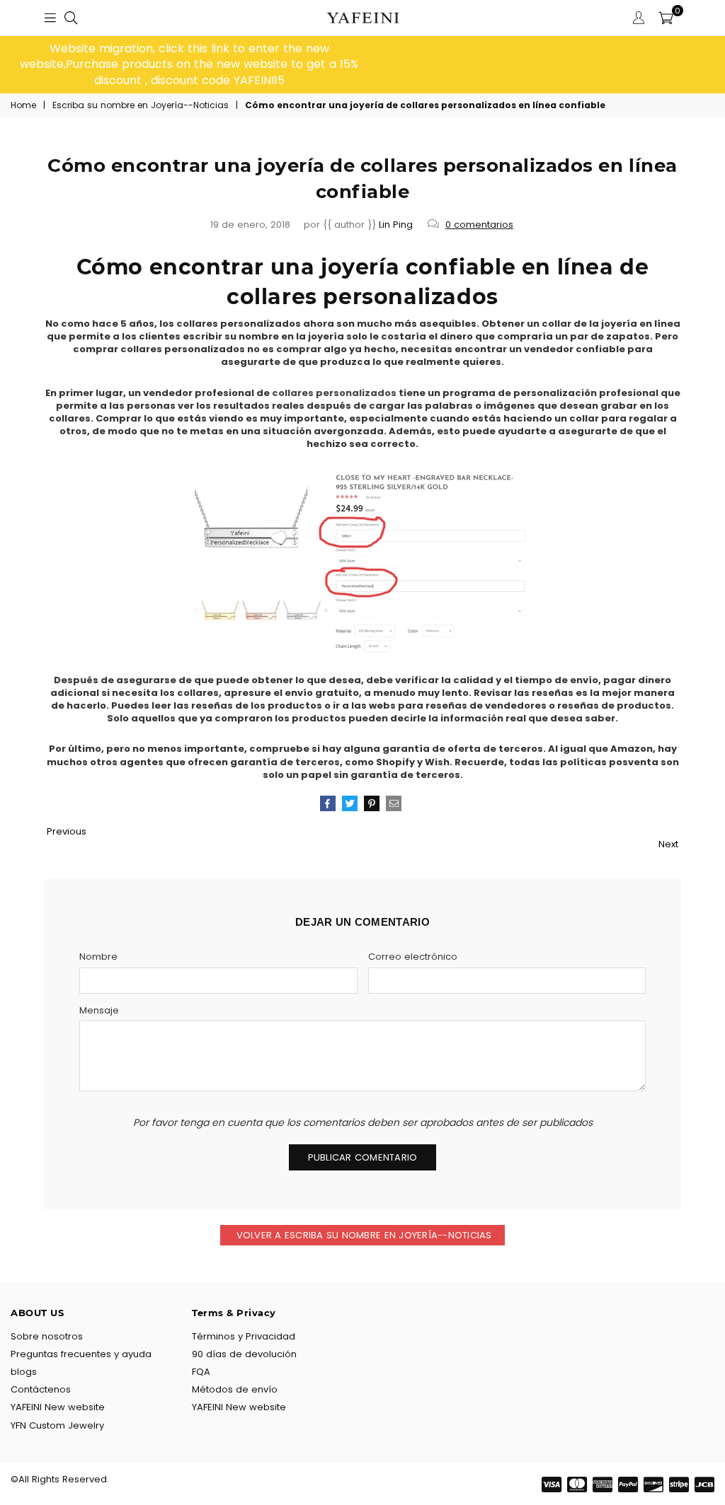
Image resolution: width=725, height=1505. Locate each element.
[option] (189, 64)
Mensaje (99, 1010)
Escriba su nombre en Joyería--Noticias (140, 105)
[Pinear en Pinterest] (371, 803)
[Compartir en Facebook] (328, 803)
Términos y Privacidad (243, 1336)
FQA (201, 1371)
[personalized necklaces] (362, 650)
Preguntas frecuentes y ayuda (81, 1354)
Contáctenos (41, 1389)
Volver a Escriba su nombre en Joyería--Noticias (362, 1235)
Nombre (98, 957)
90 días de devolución (244, 1354)
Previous (66, 831)
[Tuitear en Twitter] (350, 803)
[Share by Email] (393, 803)
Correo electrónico (412, 957)
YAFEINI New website (58, 1407)
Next (668, 844)
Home (23, 105)
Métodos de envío (235, 1389)
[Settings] (638, 17)
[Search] (70, 17)
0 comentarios (479, 224)
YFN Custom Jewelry (57, 1425)
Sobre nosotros (47, 1336)
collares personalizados (334, 393)
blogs (24, 1371)
